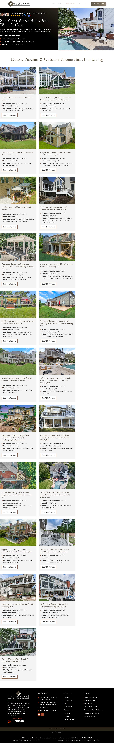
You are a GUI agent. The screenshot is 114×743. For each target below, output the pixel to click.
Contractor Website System (20, 740)
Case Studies (70, 4)
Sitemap (99, 740)
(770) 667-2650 (44, 707)
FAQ (50, 729)
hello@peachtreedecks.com (48, 710)
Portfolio (60, 4)
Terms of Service (91, 740)
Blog (55, 729)
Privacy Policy (82, 740)
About (52, 4)
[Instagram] (42, 714)
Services (81, 4)
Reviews (62, 729)
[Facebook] (39, 714)
